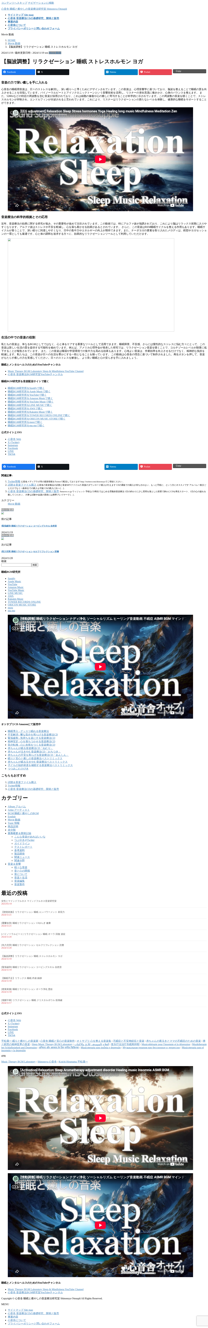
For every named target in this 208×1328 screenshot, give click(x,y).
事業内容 (13, 1316)
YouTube (12, 584)
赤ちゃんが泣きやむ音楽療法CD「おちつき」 (34, 751)
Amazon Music (16, 587)
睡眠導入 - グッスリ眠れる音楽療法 (28, 731)
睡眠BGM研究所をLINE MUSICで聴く (30, 405)
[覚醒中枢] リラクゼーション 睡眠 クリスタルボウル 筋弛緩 (31, 1000)
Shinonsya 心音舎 (47, 1061)
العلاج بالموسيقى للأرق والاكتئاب (91, 1044)
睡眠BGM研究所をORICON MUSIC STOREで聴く (36, 418)
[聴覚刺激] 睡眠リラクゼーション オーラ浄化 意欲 (27, 989)
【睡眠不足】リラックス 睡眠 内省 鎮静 (21, 978)
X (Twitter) (13, 442)
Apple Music (14, 581)
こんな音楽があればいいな (30, 836)
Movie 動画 (55, 52)
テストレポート (23, 847)
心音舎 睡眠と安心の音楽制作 (57, 1041)
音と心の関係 (22, 870)
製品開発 (19, 853)
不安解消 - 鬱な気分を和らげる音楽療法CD (33, 734)
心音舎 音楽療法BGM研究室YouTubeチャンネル (35, 374)
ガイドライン (22, 843)
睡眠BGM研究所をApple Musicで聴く (29, 391)
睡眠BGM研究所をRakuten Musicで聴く (30, 412)
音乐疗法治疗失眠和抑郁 (125, 1044)
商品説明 (13, 826)
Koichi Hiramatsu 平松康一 (73, 1061)
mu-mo (11, 610)
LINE (11, 451)
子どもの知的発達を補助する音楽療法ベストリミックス (40, 765)
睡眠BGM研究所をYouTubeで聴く (27, 395)
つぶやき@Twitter (24, 840)
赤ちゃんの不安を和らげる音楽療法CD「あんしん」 (38, 755)
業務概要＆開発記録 (19, 833)
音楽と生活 (20, 877)
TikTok (11, 454)
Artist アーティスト (19, 810)
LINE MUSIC (15, 593)
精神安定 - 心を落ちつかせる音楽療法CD (31, 741)
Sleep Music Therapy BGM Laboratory (52, 1044)
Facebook (13, 448)
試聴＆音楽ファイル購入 (22, 484)
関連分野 (19, 860)
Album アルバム (17, 806)
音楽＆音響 (14, 864)
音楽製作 (19, 884)
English (12, 816)
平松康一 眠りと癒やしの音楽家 (19, 1041)
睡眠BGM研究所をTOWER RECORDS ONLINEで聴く (39, 415)
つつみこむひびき (18, 768)
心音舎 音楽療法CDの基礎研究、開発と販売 (33, 491)
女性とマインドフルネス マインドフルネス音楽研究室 (29, 901)
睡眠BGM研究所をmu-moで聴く (26, 425)
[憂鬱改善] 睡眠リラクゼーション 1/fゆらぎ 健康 (26, 923)
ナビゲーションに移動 (41, 2)
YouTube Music (16, 590)
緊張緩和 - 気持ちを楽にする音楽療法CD (31, 738)
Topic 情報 (14, 823)
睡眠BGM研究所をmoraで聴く (25, 422)
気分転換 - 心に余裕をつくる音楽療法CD (31, 744)
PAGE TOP (200, 1285)
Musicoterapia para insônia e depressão (101, 1047)
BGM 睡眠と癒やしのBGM (23, 813)
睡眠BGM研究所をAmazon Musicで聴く (30, 398)
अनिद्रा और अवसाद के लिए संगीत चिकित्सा (59, 1047)
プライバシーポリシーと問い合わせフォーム (34, 1323)
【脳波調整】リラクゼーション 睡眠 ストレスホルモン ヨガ (31, 956)
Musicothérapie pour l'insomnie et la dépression (166, 1044)
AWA (11, 596)
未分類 (12, 830)
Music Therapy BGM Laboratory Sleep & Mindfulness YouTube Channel (46, 371)
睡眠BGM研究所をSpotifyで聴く (26, 388)
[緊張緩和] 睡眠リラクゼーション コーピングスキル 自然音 (29, 526)
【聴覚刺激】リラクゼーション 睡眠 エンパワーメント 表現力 (33, 912)
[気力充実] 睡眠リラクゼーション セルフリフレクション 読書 (30, 551)
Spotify (11, 578)
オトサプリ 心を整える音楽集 (94, 1041)
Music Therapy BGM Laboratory (18, 1061)
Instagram (13, 445)
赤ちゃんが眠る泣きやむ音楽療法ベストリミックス (38, 761)
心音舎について (17, 1320)
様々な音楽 (20, 867)
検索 (3, 561)
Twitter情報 (14, 481)
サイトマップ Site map (20, 1310)
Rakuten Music (15, 599)
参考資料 (19, 850)
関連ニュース (22, 857)
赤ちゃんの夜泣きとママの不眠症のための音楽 (173, 1041)
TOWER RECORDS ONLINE (24, 601)
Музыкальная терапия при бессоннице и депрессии (151, 1047)
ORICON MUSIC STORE (22, 604)
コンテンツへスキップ (14, 2)
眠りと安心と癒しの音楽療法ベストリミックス (35, 758)
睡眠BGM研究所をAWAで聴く (25, 408)
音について (20, 874)
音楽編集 (19, 881)
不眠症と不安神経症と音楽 (128, 1041)
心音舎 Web (14, 439)
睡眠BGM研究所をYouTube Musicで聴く (31, 401)
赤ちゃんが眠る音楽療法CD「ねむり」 (30, 748)
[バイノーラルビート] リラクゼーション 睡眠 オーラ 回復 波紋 (33, 934)
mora (10, 607)
